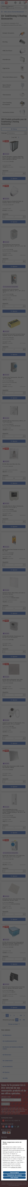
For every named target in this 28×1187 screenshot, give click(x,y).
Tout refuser (14, 1177)
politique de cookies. (16, 1167)
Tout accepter (14, 1172)
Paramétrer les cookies (14, 1175)
